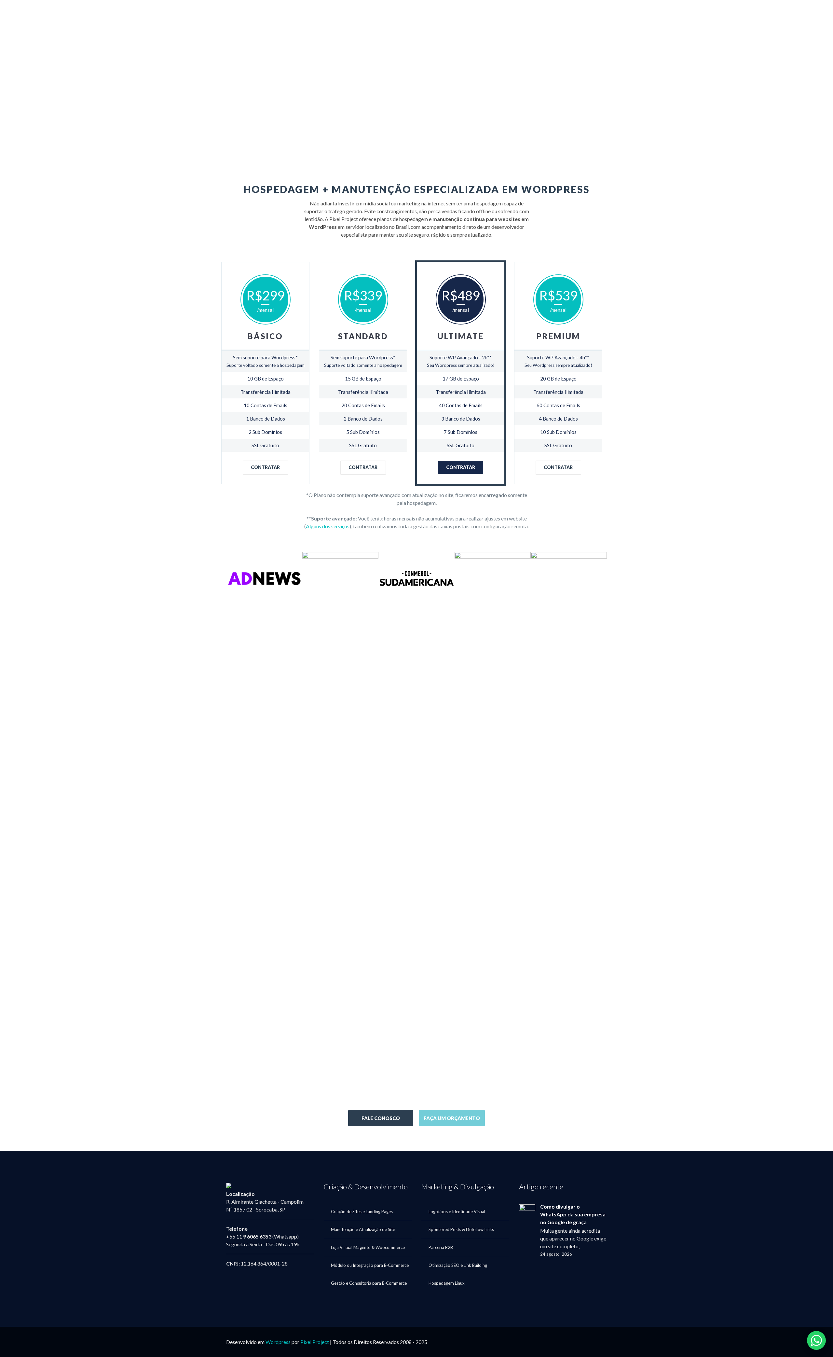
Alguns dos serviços (327, 526)
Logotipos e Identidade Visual (457, 1211)
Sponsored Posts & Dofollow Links (461, 1229)
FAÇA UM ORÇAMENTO (452, 1118)
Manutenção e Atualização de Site (363, 1229)
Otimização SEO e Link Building (458, 1265)
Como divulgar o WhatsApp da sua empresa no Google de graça (573, 1214)
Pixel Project (314, 1342)
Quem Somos (543, 14)
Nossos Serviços (651, 14)
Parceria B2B (441, 1247)
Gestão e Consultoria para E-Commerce (369, 1283)
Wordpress (278, 1342)
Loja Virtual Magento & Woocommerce (368, 1247)
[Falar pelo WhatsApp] (816, 1340)
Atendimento (747, 14)
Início (505, 14)
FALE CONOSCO (381, 1118)
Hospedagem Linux (447, 1283)
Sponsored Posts (595, 14)
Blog (790, 14)
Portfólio (704, 14)
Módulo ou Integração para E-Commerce (370, 1265)
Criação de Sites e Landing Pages (362, 1211)
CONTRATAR (265, 467)
